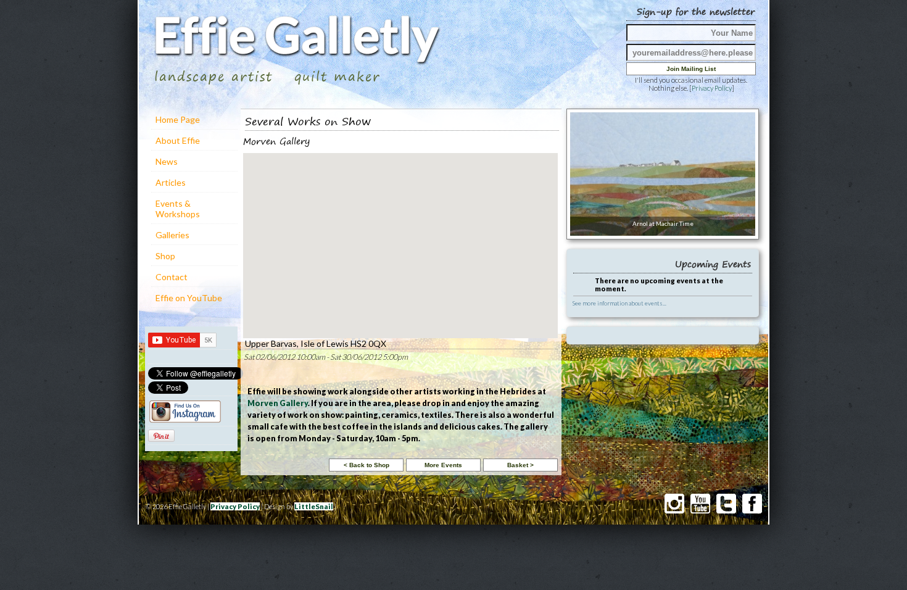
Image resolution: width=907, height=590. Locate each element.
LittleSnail (313, 506)
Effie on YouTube (188, 298)
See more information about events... (619, 303)
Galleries (172, 235)
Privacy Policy (712, 88)
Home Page (177, 119)
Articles (170, 182)
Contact (171, 277)
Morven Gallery (277, 403)
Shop (165, 256)
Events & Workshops (177, 208)
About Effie (177, 140)
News (166, 161)
